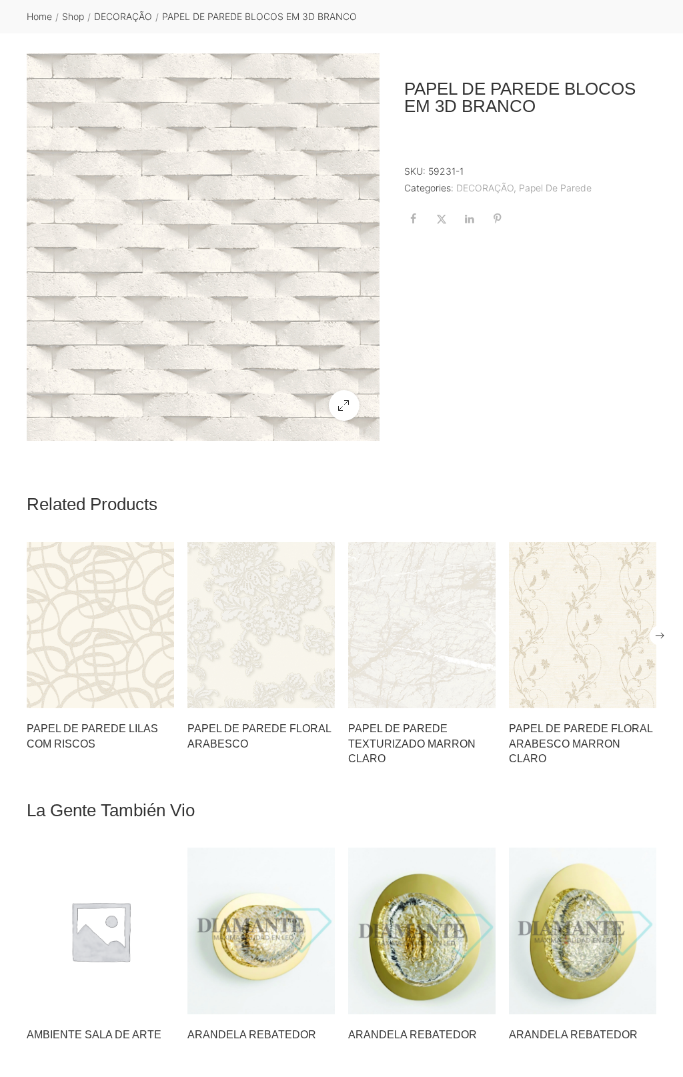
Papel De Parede (555, 187)
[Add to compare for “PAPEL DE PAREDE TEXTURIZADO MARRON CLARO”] (482, 694)
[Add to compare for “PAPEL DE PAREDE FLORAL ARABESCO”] (321, 694)
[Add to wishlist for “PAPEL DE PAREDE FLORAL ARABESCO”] (293, 694)
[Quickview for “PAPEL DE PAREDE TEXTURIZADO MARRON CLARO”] (422, 626)
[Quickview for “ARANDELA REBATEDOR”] (261, 931)
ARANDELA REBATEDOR (251, 1034)
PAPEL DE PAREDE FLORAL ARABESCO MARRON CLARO (580, 743)
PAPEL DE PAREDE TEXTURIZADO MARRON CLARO (412, 743)
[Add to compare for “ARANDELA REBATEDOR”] (321, 1000)
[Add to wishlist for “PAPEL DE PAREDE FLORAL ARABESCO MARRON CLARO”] (614, 694)
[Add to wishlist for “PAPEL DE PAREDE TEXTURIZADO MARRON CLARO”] (454, 694)
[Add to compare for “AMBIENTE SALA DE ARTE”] (160, 1000)
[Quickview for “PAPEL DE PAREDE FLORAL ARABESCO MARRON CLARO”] (583, 626)
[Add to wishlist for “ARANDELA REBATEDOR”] (293, 1000)
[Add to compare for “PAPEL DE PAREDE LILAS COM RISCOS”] (160, 694)
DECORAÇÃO (123, 16)
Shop (73, 16)
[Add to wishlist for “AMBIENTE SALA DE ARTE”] (132, 1000)
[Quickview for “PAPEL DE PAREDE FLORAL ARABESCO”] (261, 626)
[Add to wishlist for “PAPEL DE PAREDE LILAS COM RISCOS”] (132, 694)
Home (39, 16)
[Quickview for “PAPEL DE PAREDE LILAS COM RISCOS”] (101, 626)
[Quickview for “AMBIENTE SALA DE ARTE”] (101, 931)
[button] (344, 405)
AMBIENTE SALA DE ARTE (94, 1034)
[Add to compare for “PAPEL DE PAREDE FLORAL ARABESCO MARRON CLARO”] (642, 694)
